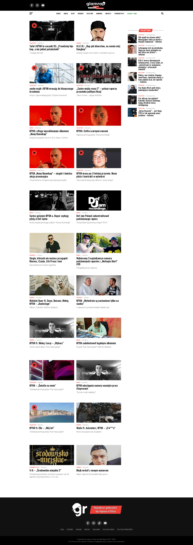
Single (66, 13)
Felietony (90, 13)
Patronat (70, 529)
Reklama (79, 529)
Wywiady (80, 13)
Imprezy (108, 13)
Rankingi (99, 13)
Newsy (58, 13)
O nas (62, 529)
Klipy (73, 13)
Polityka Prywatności (125, 529)
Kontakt (87, 529)
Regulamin (96, 529)
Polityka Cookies (108, 529)
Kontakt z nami (132, 14)
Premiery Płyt (119, 13)
